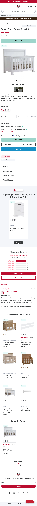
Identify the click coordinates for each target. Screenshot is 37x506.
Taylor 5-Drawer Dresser (17, 228)
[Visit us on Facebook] (9, 493)
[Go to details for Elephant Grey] (13, 220)
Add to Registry (9, 144)
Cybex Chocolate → (25, 18)
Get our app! (30, 501)
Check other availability (8, 132)
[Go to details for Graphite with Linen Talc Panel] (5, 400)
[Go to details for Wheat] (21, 367)
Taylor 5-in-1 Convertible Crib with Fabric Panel (9, 410)
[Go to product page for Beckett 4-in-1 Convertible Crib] (9, 359)
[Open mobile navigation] (2, 6)
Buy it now (19, 149)
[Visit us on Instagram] (14, 493)
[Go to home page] (18, 6)
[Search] (3, 11)
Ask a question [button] (18, 278)
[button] (5, 33)
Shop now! (25, 1)
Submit (19, 486)
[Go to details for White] (11, 220)
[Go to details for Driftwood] (3, 334)
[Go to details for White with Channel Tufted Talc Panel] (3, 400)
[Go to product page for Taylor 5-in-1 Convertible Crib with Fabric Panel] (9, 392)
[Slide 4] (20, 80)
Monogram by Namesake (9, 340)
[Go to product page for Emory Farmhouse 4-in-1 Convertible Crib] (9, 325)
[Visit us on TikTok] (27, 493)
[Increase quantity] (18, 116)
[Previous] (3, 219)
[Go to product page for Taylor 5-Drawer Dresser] (18, 209)
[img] (5, 289)
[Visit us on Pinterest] (23, 493)
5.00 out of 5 (23, 255)
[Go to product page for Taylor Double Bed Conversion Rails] (27, 325)
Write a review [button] (18, 273)
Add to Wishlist (27, 144)
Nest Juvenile (24, 406)
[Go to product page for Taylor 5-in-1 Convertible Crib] (9, 432)
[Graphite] (5, 110)
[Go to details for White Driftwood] (5, 334)
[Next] (34, 219)
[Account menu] (28, 6)
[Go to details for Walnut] (27, 367)
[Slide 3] (19, 80)
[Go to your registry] (31, 6)
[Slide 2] (17, 80)
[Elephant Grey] (9, 110)
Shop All (18, 243)
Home (2, 23)
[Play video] (18, 89)
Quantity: (4, 117)
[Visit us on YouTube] (18, 493)
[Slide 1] (16, 80)
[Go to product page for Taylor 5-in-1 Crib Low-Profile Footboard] (27, 392)
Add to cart (18, 40)
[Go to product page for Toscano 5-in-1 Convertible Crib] (27, 359)
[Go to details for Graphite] (15, 220)
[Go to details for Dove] (23, 367)
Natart (3, 26)
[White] (2, 110)
